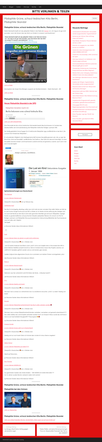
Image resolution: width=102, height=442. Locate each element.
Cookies (18, 7)
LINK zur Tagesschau (10, 410)
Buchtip (34, 7)
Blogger (11, 7)
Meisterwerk (17, 198)
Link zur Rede (8, 85)
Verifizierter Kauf (9, 205)
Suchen (95, 18)
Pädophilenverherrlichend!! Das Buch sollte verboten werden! (32, 305)
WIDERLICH (17, 365)
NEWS (4, 7)
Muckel (6, 301)
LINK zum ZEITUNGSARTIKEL (13, 121)
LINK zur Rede (8, 92)
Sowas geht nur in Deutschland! (23, 328)
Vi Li (5, 280)
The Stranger (8, 194)
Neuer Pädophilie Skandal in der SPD (20, 103)
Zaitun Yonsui (8, 343)
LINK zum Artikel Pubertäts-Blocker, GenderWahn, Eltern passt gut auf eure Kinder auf (29, 420)
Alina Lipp (26, 7)
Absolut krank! (18, 265)
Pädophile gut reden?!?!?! (21, 346)
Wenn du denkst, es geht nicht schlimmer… (26, 238)
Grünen (46, 31)
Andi (5, 234)
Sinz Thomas (8, 361)
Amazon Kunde (8, 324)
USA (40, 7)
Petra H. (6, 261)
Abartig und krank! (19, 284)
